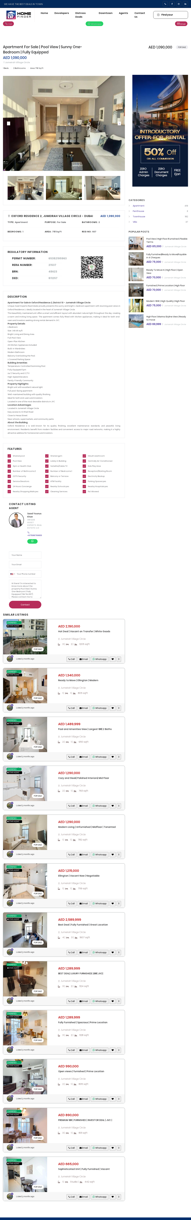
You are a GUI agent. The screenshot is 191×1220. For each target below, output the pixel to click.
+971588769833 (34, 535)
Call (10, 24)
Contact (25, 604)
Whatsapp (96, 24)
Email (182, 24)
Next (119, 123)
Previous (8, 123)
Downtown (106, 13)
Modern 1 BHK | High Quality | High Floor (165, 301)
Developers (61, 13)
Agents (123, 13)
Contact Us (139, 15)
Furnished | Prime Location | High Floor (165, 285)
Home (44, 13)
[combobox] (12, 574)
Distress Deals (80, 15)
